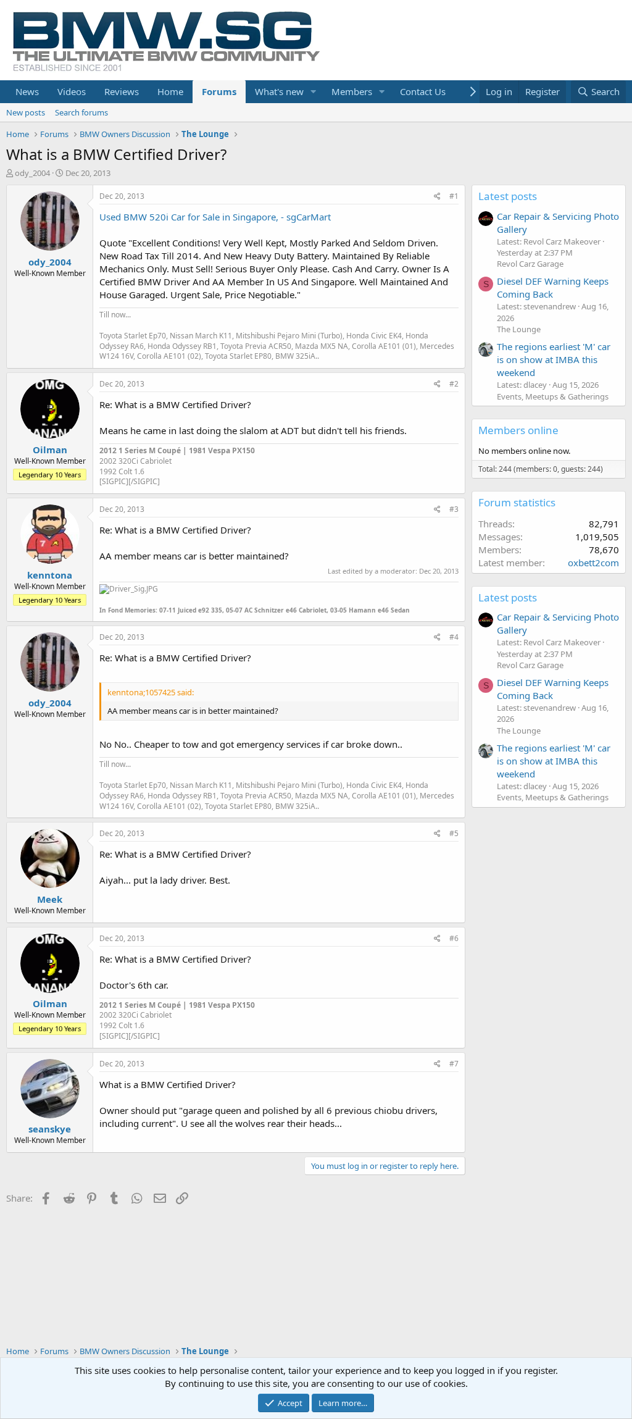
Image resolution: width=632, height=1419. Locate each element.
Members (351, 91)
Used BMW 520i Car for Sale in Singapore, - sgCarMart (215, 217)
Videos (71, 91)
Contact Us (423, 91)
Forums (219, 91)
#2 (454, 384)
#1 (454, 196)
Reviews (121, 91)
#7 (454, 1063)
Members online (518, 430)
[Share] (437, 197)
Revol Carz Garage (530, 263)
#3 (454, 509)
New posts (25, 112)
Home (170, 91)
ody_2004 (32, 172)
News (27, 91)
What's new (279, 91)
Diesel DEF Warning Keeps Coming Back (553, 287)
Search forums (81, 112)
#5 (454, 833)
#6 (454, 938)
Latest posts (507, 196)
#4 (454, 637)
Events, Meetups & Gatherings (553, 396)
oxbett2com (593, 562)
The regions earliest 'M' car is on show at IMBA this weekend (553, 359)
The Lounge (519, 329)
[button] (313, 91)
